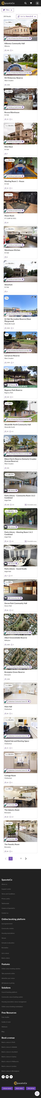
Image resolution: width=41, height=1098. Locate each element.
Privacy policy (6, 898)
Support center (6, 889)
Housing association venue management (14, 1002)
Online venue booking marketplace (12, 1006)
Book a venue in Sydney (9, 1056)
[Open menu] (37, 3)
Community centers (8, 928)
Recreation (5, 947)
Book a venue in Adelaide (9, 1047)
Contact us (5, 913)
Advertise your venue (8, 978)
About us (4, 884)
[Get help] (37, 1093)
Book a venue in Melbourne (10, 1061)
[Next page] (25, 858)
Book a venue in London (9, 1066)
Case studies (5, 1017)
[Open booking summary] (31, 3)
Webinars (4, 1027)
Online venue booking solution (11, 968)
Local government (7, 923)
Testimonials (5, 903)
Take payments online (8, 973)
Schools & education (8, 943)
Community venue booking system (12, 997)
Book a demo (6, 958)
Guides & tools (6, 1022)
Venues (4, 938)
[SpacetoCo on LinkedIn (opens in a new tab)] (11, 1076)
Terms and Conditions (8, 894)
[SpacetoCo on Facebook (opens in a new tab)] (3, 1076)
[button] (25, 3)
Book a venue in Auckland (10, 1052)
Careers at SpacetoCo (8, 908)
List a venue (5, 953)
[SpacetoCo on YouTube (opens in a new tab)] (7, 1076)
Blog (3, 1031)
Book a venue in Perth (8, 1042)
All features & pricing (8, 983)
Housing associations (8, 933)
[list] (20, 899)
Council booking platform (9, 992)
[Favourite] (35, 21)
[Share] (32, 21)
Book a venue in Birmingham (10, 1071)
